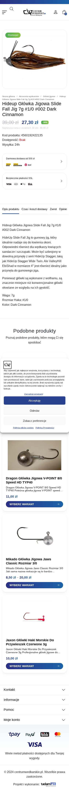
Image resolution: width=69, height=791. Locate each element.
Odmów (34, 410)
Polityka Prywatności (45, 428)
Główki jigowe (49, 96)
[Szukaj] (16, 13)
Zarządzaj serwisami (33, 394)
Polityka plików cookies (23, 428)
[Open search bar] (11, 8)
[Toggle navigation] (4, 12)
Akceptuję (34, 400)
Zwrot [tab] (53, 209)
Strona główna (8, 96)
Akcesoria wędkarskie (29, 96)
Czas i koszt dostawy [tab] (34, 209)
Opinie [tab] (63, 209)
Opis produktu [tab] (10, 209)
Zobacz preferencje (34, 420)
